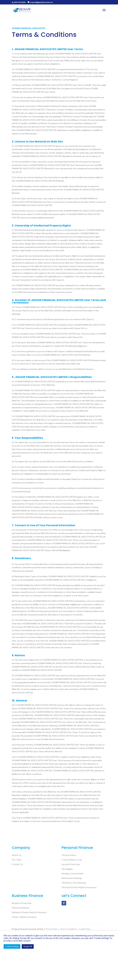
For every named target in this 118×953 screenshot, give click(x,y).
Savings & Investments (73, 873)
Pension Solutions (20, 907)
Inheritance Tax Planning (74, 882)
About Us (16, 855)
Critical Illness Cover (72, 859)
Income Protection (71, 864)
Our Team (17, 859)
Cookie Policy (85, 929)
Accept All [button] (27, 946)
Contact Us (17, 864)
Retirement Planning (72, 878)
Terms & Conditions (68, 929)
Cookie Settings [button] (12, 946)
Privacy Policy (51, 929)
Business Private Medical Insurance (29, 912)
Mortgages (67, 868)
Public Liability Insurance (24, 916)
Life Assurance (69, 855)
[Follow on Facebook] (64, 903)
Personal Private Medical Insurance (79, 887)
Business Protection (22, 903)
